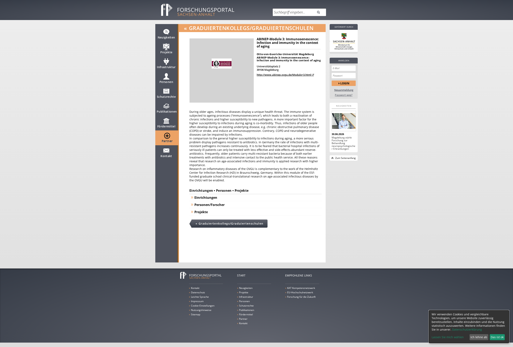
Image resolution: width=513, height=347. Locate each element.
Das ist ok (497, 337)
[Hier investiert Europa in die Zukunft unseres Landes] (344, 41)
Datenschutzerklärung (467, 329)
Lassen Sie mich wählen (448, 337)
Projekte (166, 52)
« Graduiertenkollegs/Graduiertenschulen (230, 223)
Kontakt (166, 156)
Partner (167, 141)
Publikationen (167, 111)
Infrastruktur (166, 67)
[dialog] (469, 326)
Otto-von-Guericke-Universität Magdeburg (285, 54)
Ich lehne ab (479, 337)
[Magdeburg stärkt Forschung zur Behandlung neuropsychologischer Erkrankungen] (344, 121)
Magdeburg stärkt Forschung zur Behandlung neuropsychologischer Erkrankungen (343, 143)
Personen (166, 82)
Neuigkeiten (166, 37)
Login (344, 83)
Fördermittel (166, 126)
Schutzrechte (166, 97)
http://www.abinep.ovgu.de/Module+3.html (284, 75)
